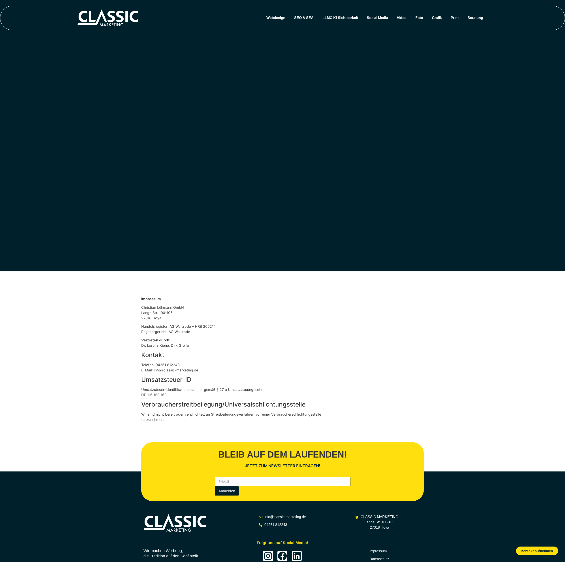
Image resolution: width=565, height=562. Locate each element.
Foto (419, 18)
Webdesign (275, 18)
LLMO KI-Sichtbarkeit (340, 18)
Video (402, 18)
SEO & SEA (304, 18)
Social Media (377, 18)
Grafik (437, 18)
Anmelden (226, 491)
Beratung (475, 18)
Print (455, 18)
